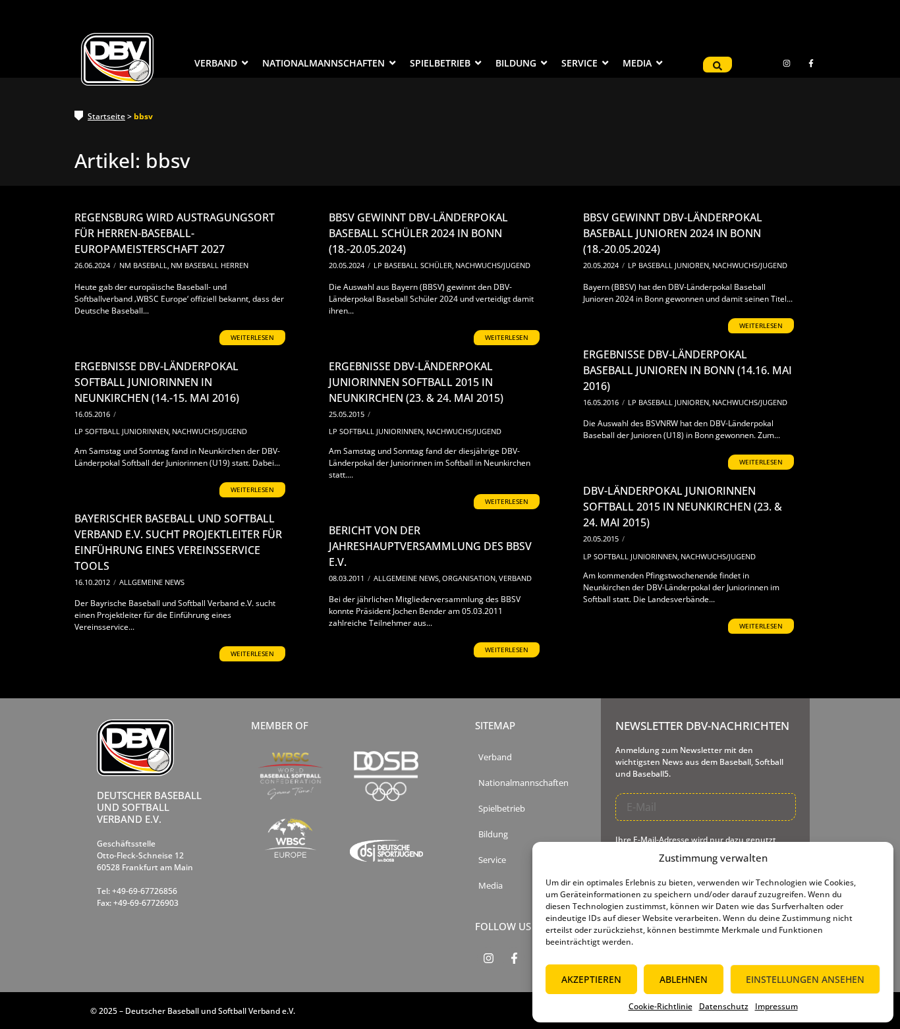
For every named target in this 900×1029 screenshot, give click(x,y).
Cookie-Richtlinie (660, 1006)
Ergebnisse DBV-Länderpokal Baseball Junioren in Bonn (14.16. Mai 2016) (687, 370)
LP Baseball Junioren (669, 265)
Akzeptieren (591, 979)
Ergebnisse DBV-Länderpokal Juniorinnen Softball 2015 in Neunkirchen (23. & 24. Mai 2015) (416, 382)
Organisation (469, 578)
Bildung (493, 834)
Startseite (106, 116)
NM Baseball (144, 265)
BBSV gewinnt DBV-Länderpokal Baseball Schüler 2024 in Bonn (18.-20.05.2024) (418, 233)
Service (492, 860)
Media (490, 885)
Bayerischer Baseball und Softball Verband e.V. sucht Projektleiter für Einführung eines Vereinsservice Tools (178, 542)
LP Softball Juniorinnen (122, 431)
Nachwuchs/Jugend (492, 265)
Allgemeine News (151, 582)
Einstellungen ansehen (805, 979)
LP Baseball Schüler (414, 265)
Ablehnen (684, 979)
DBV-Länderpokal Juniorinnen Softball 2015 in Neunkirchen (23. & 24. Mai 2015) (682, 507)
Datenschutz (723, 1006)
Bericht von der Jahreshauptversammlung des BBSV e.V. (430, 546)
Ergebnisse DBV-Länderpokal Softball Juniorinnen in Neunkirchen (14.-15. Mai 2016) (156, 382)
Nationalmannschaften (523, 783)
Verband (515, 578)
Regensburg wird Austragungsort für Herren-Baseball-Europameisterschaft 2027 (174, 233)
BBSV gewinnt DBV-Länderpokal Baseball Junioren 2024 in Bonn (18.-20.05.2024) (672, 233)
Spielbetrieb (501, 808)
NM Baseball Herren (209, 265)
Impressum (776, 1006)
